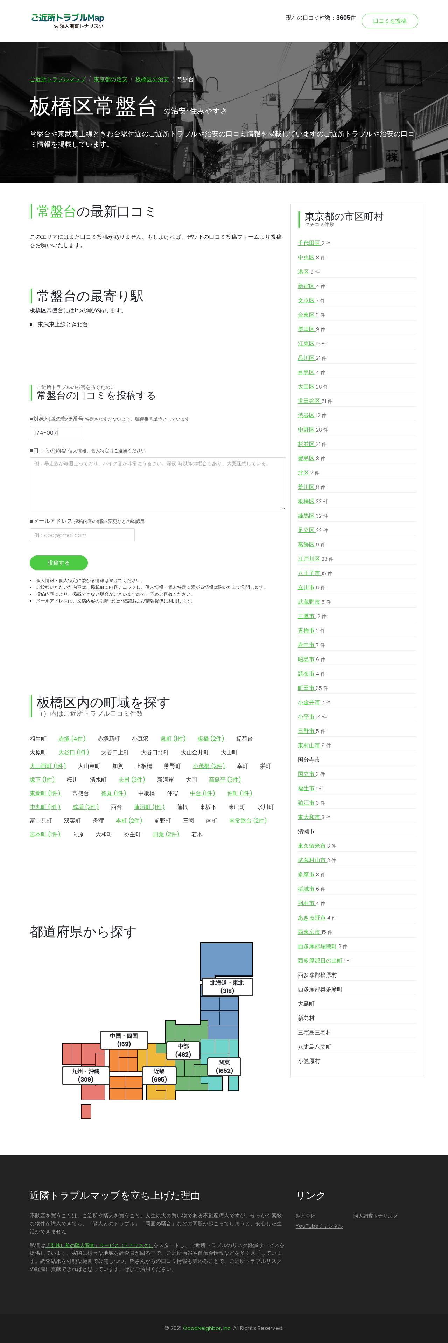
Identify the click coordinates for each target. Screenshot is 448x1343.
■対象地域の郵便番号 (110, 419)
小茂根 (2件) (209, 766)
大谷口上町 (115, 752)
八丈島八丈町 (314, 1047)
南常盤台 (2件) (248, 821)
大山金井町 (195, 752)
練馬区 (313, 516)
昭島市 (312, 659)
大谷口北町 (155, 752)
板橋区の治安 (152, 79)
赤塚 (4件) (72, 739)
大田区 (313, 387)
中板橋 (146, 793)
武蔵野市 (314, 602)
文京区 (311, 300)
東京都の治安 (110, 79)
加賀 (118, 766)
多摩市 (312, 874)
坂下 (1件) (42, 780)
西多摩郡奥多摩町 (320, 989)
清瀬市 (306, 831)
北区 (309, 473)
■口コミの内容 (88, 450)
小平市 (312, 717)
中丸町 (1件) (45, 807)
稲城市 (312, 889)
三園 (188, 821)
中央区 (312, 257)
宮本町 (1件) (45, 834)
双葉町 (72, 821)
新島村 (306, 1018)
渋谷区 (312, 415)
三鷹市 (312, 616)
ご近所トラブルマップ (58, 79)
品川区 (312, 358)
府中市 (311, 645)
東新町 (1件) (45, 793)
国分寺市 (309, 760)
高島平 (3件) (225, 780)
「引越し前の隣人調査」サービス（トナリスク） (99, 1245)
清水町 (98, 780)
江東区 (312, 344)
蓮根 (182, 807)
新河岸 (165, 780)
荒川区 (312, 487)
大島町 (306, 1004)
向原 (78, 834)
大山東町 (89, 766)
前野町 (162, 821)
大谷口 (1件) (73, 752)
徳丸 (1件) (113, 793)
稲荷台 (244, 739)
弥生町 (132, 834)
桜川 (72, 780)
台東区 (311, 315)
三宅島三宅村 (314, 1032)
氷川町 (265, 807)
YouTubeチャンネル (319, 1226)
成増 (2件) (85, 807)
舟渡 (98, 821)
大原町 (38, 752)
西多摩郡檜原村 (317, 975)
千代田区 (314, 243)
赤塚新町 (109, 739)
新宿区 (312, 286)
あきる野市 (317, 918)
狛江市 (311, 803)
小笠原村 (309, 1061)
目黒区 (312, 372)
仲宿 (172, 793)
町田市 (313, 688)
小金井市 (314, 702)
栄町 (265, 766)
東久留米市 (317, 846)
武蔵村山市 (317, 860)
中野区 (313, 430)
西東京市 (315, 932)
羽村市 (312, 903)
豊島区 (312, 458)
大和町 (104, 834)
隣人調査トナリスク (376, 1215)
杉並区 (312, 444)
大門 (191, 780)
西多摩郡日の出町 (325, 961)
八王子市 (315, 573)
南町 (211, 821)
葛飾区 (312, 544)
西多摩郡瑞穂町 (323, 946)
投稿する (59, 563)
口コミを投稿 (390, 21)
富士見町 (41, 821)
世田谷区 (315, 401)
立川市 (312, 587)
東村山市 (314, 745)
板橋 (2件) (211, 739)
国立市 (311, 774)
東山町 (237, 807)
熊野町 (172, 766)
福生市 (311, 788)
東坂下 (208, 807)
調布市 (312, 674)
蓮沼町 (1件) (149, 807)
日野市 (312, 731)
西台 (116, 807)
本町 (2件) (129, 821)
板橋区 (313, 501)
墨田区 (312, 329)
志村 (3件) (132, 780)
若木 (197, 834)
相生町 (38, 739)
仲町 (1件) (239, 793)
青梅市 (311, 631)
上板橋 (143, 766)
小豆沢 (140, 739)
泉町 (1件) (173, 739)
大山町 (229, 752)
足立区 (313, 530)
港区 (309, 272)
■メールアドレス (87, 521)
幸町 (242, 766)
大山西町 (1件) (48, 766)
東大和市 (314, 817)
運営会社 (305, 1215)
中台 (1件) (202, 793)
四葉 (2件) (166, 834)
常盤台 (80, 793)
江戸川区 (316, 559)
